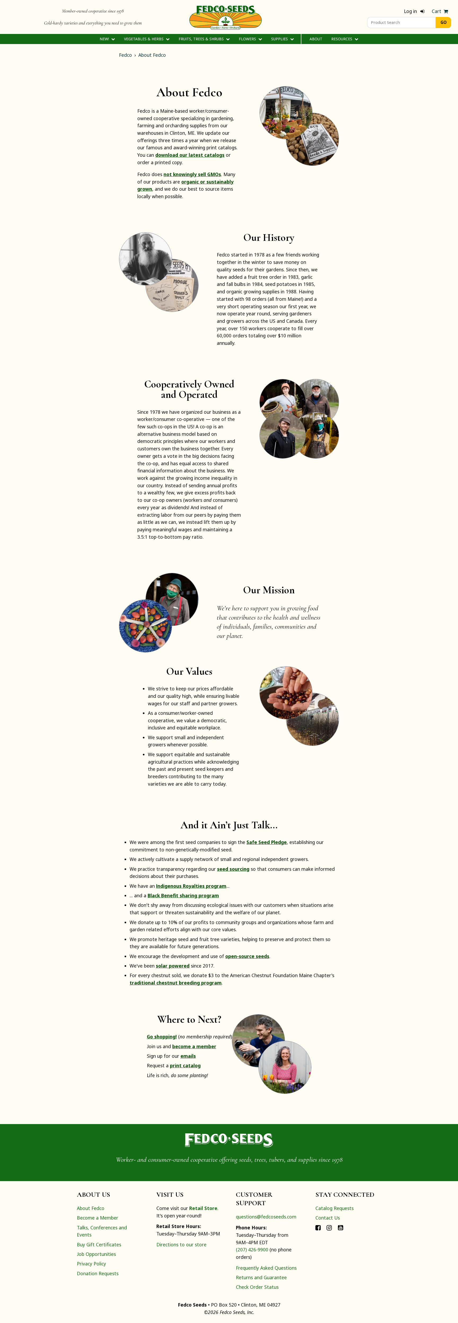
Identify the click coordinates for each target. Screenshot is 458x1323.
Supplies (280, 38)
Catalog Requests (334, 1208)
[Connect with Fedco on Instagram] (329, 1227)
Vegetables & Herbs (144, 38)
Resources (342, 38)
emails (188, 1056)
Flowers (248, 38)
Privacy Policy (91, 1263)
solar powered (173, 966)
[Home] (225, 17)
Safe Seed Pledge (266, 842)
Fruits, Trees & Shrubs (202, 38)
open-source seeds (247, 956)
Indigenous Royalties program (191, 886)
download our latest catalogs (189, 155)
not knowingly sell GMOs (192, 174)
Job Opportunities (96, 1254)
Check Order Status (257, 1287)
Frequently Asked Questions (266, 1268)
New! (105, 38)
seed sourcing (233, 869)
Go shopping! (162, 1036)
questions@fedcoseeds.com (266, 1216)
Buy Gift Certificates (99, 1244)
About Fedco (152, 55)
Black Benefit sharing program (183, 895)
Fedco (125, 55)
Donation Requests (97, 1273)
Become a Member (97, 1218)
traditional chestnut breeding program (176, 983)
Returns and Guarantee (261, 1277)
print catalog (185, 1065)
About (316, 38)
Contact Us (327, 1218)
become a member (194, 1046)
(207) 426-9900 (252, 1249)
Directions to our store (181, 1244)
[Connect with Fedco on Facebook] (318, 1227)
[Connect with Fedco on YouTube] (340, 1227)
